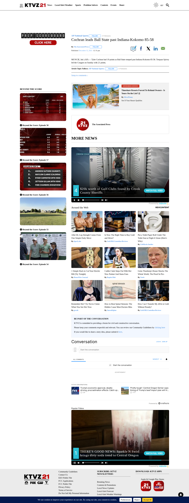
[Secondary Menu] (23, 5)
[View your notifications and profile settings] (166, 359)
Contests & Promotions (106, 485)
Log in (158, 341)
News (49, 5)
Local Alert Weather (64, 5)
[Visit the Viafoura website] (163, 403)
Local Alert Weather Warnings (109, 494)
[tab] (78, 359)
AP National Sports (96, 69)
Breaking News (103, 482)
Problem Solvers (91, 5)
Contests (104, 5)
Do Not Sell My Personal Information (73, 493)
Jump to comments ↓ (79, 75)
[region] (120, 372)
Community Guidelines (67, 472)
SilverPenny (128, 97)
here (120, 332)
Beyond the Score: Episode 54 (35, 264)
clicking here (160, 327)
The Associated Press (81, 47)
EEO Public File (65, 478)
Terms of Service (65, 490)
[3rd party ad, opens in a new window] (96, 108)
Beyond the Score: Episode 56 (35, 195)
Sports (78, 5)
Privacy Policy (64, 487)
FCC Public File (65, 484)
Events (113, 5)
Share (121, 5)
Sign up (164, 341)
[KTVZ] (35, 5)
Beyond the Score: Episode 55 (35, 229)
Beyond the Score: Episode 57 (35, 160)
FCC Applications (65, 481)
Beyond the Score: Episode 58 (35, 125)
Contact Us (63, 475)
